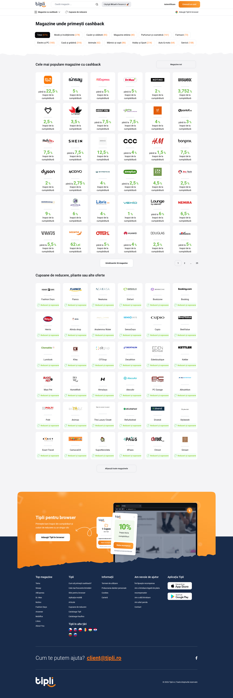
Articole (72, 602)
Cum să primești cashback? (80, 583)
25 (197, 263)
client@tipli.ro (104, 658)
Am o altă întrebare (142, 597)
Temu (38, 583)
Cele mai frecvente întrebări (80, 588)
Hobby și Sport (142, 42)
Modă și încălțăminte (67, 35)
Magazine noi (176, 64)
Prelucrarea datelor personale (114, 588)
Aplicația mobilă (75, 597)
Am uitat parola (141, 602)
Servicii (187, 42)
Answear (39, 612)
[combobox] (75, 4)
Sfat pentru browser (77, 593)
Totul (42, 35)
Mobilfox (39, 616)
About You (40, 626)
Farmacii (181, 35)
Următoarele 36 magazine (116, 263)
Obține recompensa (123, 545)
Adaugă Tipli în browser (52, 537)
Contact (138, 607)
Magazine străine (124, 35)
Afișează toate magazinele (116, 468)
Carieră (105, 597)
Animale (94, 42)
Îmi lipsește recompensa (145, 583)
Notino (38, 602)
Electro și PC (46, 42)
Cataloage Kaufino (76, 616)
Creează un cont (189, 4)
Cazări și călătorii (96, 35)
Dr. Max (39, 597)
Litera (38, 621)
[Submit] (97, 4)
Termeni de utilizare (110, 583)
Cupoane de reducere (77, 607)
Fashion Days (41, 607)
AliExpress (40, 593)
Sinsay (38, 588)
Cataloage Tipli (75, 612)
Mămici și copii (116, 42)
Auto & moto (166, 42)
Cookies (105, 593)
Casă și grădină (71, 42)
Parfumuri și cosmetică (155, 35)
